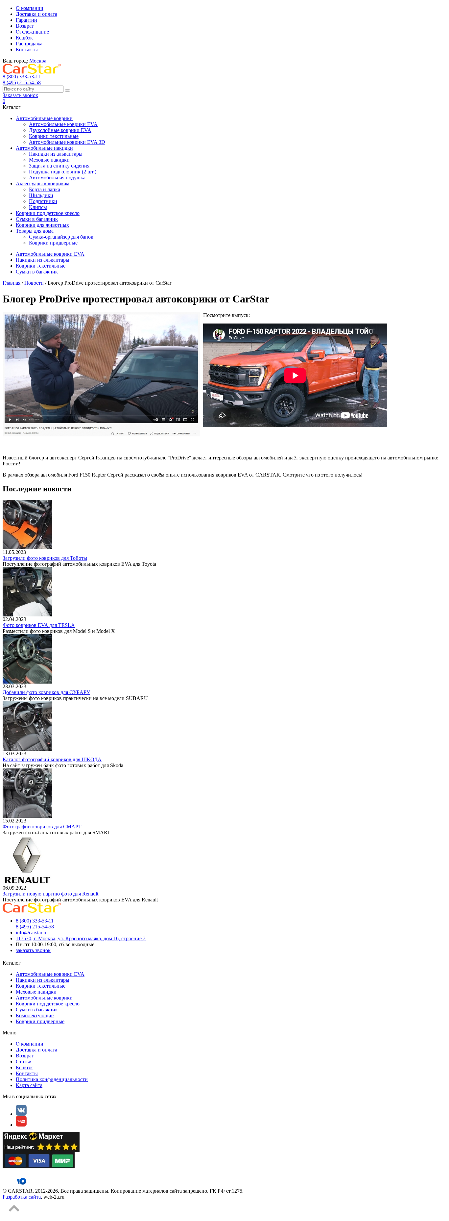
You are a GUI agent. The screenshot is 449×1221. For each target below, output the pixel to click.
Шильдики (41, 195)
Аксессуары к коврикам (42, 183)
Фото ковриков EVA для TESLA (39, 625)
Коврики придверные (53, 243)
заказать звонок (33, 950)
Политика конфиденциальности (52, 1079)
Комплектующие (35, 1015)
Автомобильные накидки (44, 148)
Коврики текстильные (54, 136)
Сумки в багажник (37, 219)
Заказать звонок (20, 95)
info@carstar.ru (32, 932)
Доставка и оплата (36, 14)
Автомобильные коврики (44, 118)
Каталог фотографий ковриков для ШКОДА (52, 759)
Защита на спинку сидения (59, 166)
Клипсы (38, 207)
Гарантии (26, 20)
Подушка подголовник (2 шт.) (62, 171)
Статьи (24, 1061)
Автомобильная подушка (57, 177)
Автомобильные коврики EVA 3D (67, 142)
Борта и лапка (44, 189)
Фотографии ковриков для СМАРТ (42, 826)
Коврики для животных (42, 225)
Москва (37, 61)
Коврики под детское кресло (48, 213)
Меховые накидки (49, 160)
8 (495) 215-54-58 (22, 82)
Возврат (25, 26)
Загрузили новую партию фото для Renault (50, 893)
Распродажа (29, 43)
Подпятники (43, 201)
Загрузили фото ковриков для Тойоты (45, 558)
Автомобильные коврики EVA (63, 124)
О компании (29, 8)
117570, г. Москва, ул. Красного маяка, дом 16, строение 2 (81, 938)
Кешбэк (24, 37)
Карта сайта (29, 1085)
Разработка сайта (22, 1197)
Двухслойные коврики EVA (60, 130)
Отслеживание (32, 32)
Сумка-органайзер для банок (61, 237)
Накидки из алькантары (56, 154)
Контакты (27, 49)
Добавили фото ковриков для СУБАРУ (46, 692)
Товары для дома (35, 231)
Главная (11, 283)
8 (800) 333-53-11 (21, 76)
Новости (34, 283)
